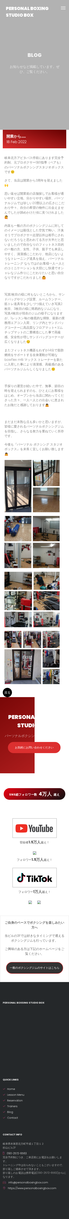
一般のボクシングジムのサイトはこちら (34, 968)
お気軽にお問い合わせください (34, 747)
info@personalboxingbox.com (28, 1182)
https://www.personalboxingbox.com (31, 1188)
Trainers (12, 1106)
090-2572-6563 (16, 1153)
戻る (7, 692)
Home (11, 1089)
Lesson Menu (15, 1095)
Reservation (15, 1100)
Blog (10, 1112)
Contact (12, 1118)
